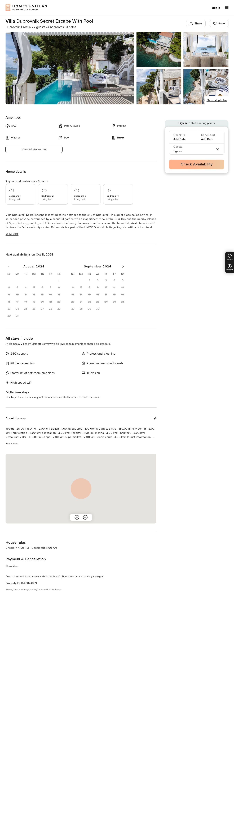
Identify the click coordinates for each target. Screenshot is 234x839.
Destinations (20, 589)
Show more (12, 233)
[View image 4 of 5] (159, 86)
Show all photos (217, 100)
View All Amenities (34, 149)
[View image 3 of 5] (205, 49)
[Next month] (123, 266)
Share (198, 23)
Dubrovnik (42, 589)
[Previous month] (9, 266)
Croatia (32, 589)
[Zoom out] (85, 517)
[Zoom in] (77, 517)
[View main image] (70, 68)
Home (9, 589)
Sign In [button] (216, 8)
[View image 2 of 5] (159, 49)
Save (221, 23)
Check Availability (197, 164)
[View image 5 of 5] (205, 86)
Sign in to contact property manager (82, 576)
